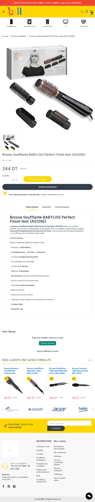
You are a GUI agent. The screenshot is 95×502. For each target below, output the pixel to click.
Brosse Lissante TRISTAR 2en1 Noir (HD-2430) (57, 370)
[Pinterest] (8, 486)
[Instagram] (14, 486)
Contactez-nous (42, 446)
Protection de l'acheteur (42, 465)
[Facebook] (3, 486)
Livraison (40, 454)
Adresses (57, 456)
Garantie (39, 450)
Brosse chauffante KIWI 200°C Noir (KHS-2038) (12, 370)
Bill (42, 499)
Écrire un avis (47, 343)
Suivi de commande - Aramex (59, 462)
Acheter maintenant (47, 187)
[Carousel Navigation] (90, 360)
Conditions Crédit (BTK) (41, 480)
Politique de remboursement (42, 471)
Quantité (5, 176)
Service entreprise (58, 469)
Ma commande (60, 452)
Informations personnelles (59, 447)
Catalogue (58, 474)
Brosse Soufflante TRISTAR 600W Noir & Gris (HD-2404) (36, 370)
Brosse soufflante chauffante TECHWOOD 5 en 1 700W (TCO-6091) (80, 370)
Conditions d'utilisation (41, 459)
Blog (38, 476)
